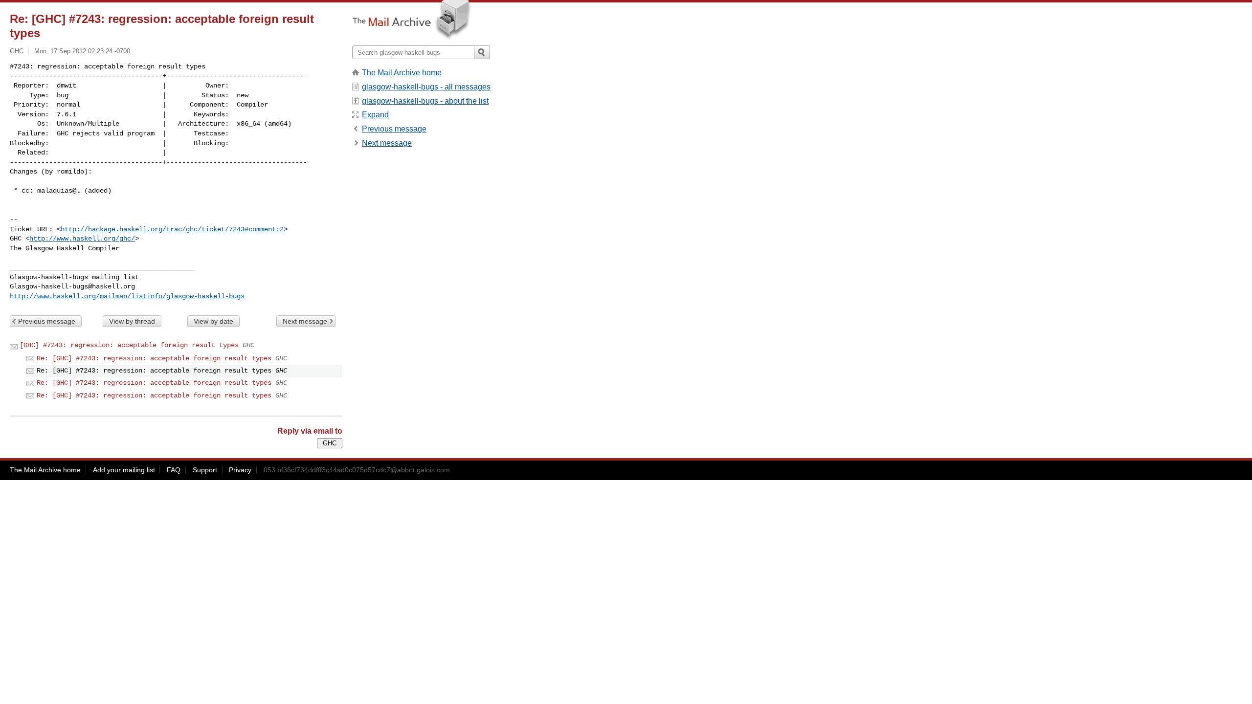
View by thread (132, 321)
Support (205, 470)
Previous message (46, 321)
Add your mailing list (124, 470)
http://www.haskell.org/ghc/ (82, 238)
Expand (375, 114)
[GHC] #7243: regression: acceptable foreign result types (129, 345)
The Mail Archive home (402, 72)
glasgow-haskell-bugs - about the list (425, 101)
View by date (213, 321)
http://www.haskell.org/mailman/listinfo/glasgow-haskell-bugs (127, 296)
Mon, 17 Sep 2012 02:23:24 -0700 (82, 51)
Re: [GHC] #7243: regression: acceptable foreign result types (154, 358)
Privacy (240, 470)
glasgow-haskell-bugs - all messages (426, 87)
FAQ (173, 470)
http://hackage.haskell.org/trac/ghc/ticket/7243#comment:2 (172, 229)
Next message (305, 321)
